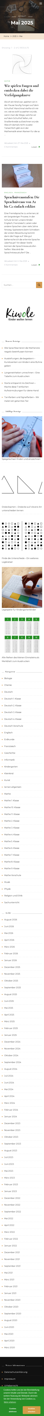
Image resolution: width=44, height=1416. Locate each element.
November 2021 (12, 1259)
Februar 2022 (11, 1239)
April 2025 (9, 1015)
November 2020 (12, 1300)
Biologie (8, 678)
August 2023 (10, 1150)
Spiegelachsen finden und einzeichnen (21, 459)
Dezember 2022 (12, 1198)
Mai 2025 (8, 1008)
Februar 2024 (11, 1110)
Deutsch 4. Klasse (12, 719)
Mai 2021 (8, 1273)
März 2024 (9, 1103)
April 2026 (9, 940)
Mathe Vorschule (12, 875)
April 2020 (9, 1341)
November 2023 (12, 1130)
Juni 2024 (9, 1082)
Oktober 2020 (11, 1307)
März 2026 (9, 947)
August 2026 (10, 919)
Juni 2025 (9, 1001)
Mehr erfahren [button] (10, 1402)
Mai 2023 (8, 1171)
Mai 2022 (8, 1218)
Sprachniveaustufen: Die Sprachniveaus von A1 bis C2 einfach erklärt (21, 202)
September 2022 (12, 1212)
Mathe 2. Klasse (11, 821)
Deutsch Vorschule (13, 726)
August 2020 (10, 1320)
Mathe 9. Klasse (11, 868)
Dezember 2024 (12, 1042)
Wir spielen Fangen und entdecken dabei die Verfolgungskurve (21, 90)
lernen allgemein (12, 787)
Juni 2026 (9, 926)
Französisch (20, 192)
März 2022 (9, 1232)
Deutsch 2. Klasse (12, 705)
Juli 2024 (8, 1076)
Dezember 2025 (12, 967)
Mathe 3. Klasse (11, 828)
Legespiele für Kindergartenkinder (19, 610)
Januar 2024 (10, 1116)
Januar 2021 (10, 1293)
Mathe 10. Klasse (12, 807)
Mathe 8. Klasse (12, 862)
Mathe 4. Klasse (11, 834)
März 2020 (9, 1347)
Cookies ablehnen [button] (13, 1410)
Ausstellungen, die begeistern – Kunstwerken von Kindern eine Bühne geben (23, 362)
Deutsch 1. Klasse (12, 699)
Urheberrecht (11, 1385)
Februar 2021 (10, 1286)
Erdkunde (9, 739)
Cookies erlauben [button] (31, 1410)
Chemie (8, 685)
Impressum (9, 1379)
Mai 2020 (8, 1334)
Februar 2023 (11, 1184)
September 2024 (12, 1062)
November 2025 (12, 974)
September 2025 (12, 987)
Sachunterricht (11, 902)
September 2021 (12, 1266)
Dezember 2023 (12, 1123)
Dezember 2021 (12, 1252)
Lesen (34, 147)
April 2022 (9, 1225)
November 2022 (12, 1205)
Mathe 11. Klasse (12, 814)
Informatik (9, 760)
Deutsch (8, 692)
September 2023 (12, 1144)
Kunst (7, 780)
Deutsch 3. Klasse (12, 712)
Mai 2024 (8, 1089)
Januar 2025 (10, 1035)
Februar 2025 (11, 1028)
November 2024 (12, 1048)
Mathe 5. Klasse (11, 841)
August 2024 (10, 1069)
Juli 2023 (8, 1157)
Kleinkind (8, 773)
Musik (7, 882)
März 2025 (9, 1021)
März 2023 (9, 1178)
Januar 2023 (10, 1191)
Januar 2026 (10, 960)
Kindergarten (11, 766)
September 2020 (12, 1313)
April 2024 (9, 1096)
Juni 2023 (9, 1164)
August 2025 (10, 994)
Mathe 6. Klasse (11, 848)
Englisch (8, 192)
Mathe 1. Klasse (11, 800)
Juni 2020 (9, 1327)
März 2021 (9, 1279)
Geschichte (9, 753)
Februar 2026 (11, 953)
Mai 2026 (8, 933)
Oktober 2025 (11, 981)
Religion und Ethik (13, 895)
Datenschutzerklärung (15, 1372)
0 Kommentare (11, 147)
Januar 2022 (10, 1246)
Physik (7, 889)
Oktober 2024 (11, 1055)
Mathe (7, 81)
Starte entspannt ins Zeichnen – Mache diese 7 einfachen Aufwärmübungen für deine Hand (21, 387)
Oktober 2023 (11, 1137)
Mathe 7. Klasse (11, 855)
